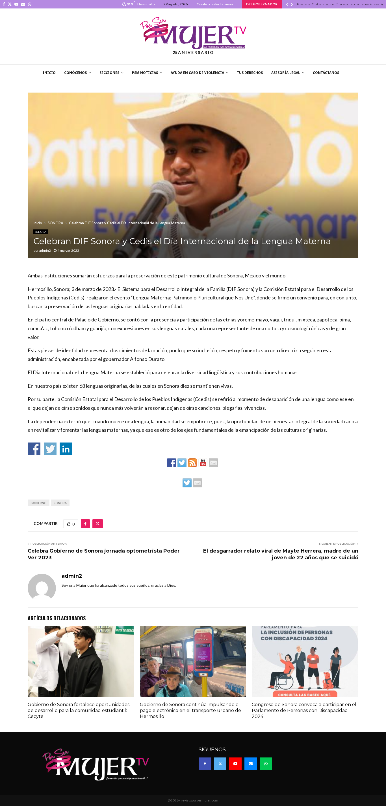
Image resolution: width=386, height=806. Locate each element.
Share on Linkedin (66, 449)
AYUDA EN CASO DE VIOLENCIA (197, 72)
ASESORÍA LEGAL (285, 72)
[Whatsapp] (266, 763)
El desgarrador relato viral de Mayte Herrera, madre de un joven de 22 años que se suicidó (280, 554)
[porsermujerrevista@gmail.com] (213, 462)
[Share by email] (197, 482)
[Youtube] (235, 763)
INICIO (49, 72)
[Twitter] (220, 763)
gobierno (39, 503)
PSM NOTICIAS (145, 72)
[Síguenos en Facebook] (171, 462)
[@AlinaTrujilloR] (187, 482)
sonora (60, 503)
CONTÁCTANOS (326, 72)
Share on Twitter (50, 449)
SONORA (40, 231)
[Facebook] (205, 763)
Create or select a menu (215, 4)
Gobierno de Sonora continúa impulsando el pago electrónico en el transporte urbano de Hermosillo (190, 710)
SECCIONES (109, 72)
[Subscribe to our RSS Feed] (192, 462)
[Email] (250, 763)
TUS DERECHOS (250, 72)
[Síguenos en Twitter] (182, 462)
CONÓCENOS (75, 72)
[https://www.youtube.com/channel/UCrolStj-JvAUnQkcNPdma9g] (202, 462)
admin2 (45, 250)
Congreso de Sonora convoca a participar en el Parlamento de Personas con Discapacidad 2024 (304, 710)
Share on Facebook (34, 449)
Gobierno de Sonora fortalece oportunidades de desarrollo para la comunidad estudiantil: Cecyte (78, 710)
